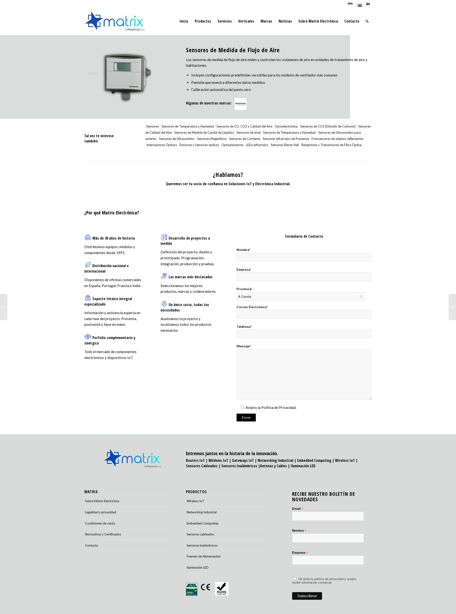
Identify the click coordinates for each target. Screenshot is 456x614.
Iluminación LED (303, 465)
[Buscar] (367, 21)
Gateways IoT (243, 460)
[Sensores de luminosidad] (452, 307)
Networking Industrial (275, 460)
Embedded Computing (202, 523)
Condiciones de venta (100, 523)
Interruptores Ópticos (161, 145)
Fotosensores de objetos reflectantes (337, 139)
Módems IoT (218, 460)
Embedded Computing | (316, 460)
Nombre (299, 531)
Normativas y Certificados (103, 534)
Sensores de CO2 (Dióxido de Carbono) (328, 126)
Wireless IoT (345, 460)
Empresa (300, 553)
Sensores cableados (200, 534)
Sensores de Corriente (244, 139)
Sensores (152, 126)
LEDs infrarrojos (257, 145)
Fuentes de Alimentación (204, 556)
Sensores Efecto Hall (285, 145)
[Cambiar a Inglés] (360, 5)
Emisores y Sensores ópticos (199, 145)
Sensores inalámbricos (202, 545)
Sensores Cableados (202, 465)
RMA (350, 3)
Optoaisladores (232, 145)
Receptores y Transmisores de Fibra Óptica (331, 145)
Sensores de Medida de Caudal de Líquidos (204, 133)
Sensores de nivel (249, 133)
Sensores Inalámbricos (239, 465)
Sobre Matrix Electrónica (102, 501)
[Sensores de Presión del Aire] (3, 307)
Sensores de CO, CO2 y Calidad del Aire (244, 126)
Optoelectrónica (286, 126)
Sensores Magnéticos (212, 139)
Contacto (91, 545)
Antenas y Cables (273, 465)
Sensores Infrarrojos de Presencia (286, 139)
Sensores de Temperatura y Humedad (188, 126)
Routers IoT (195, 460)
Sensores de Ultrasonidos (177, 139)
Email (297, 509)
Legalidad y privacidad (100, 512)
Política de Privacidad (278, 407)
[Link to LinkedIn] (368, 3)
